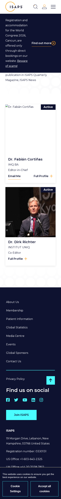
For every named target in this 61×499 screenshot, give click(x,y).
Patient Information (19, 319)
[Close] (53, 43)
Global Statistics (16, 327)
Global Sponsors (17, 352)
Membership (14, 310)
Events (10, 344)
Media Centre (15, 336)
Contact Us (13, 361)
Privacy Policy (15, 379)
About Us (12, 302)
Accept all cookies (44, 489)
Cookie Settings (15, 489)
